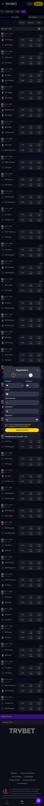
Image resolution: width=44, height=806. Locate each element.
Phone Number (10, 398)
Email (7, 390)
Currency (29, 381)
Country (8, 381)
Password (9, 415)
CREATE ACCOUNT (22, 430)
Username (9, 407)
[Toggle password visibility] (37, 420)
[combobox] (14, 385)
